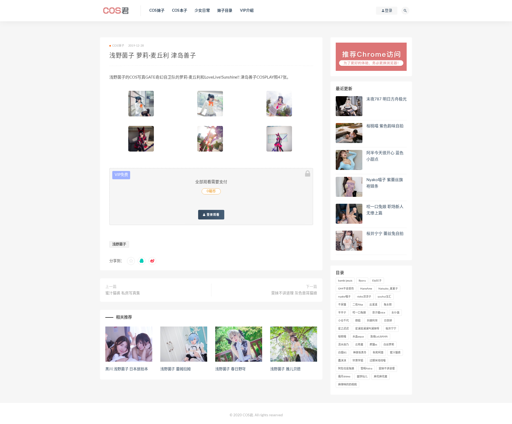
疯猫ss (373, 344)
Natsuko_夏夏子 (388, 288)
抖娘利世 (372, 320)
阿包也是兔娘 (346, 368)
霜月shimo (344, 376)
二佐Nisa (358, 304)
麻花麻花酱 (380, 376)
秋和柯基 (378, 352)
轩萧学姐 (358, 360)
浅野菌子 (119, 244)
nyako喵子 (344, 296)
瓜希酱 (359, 344)
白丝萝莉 (388, 344)
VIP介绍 (247, 11)
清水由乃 (343, 344)
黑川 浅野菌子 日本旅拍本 (126, 369)
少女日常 (202, 11)
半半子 (342, 312)
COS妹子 (157, 11)
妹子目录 (225, 11)
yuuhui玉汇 (384, 296)
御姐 (358, 320)
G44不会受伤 (346, 288)
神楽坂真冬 (359, 352)
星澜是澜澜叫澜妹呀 (367, 328)
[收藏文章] (131, 261)
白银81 (342, 352)
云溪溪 (373, 304)
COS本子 (179, 11)
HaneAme (366, 288)
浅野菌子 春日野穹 (230, 369)
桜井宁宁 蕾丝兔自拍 (384, 234)
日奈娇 (388, 320)
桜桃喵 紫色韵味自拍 (384, 126)
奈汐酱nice (378, 312)
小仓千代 (343, 320)
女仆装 (395, 312)
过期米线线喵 (378, 360)
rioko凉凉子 (364, 296)
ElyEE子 (377, 280)
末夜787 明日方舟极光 (386, 99)
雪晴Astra (366, 368)
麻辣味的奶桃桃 (347, 384)
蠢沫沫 (342, 360)
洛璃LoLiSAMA (379, 336)
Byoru (362, 280)
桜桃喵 (342, 336)
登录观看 (212, 214)
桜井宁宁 (391, 328)
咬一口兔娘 (359, 312)
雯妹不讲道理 (387, 368)
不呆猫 (342, 304)
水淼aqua (358, 336)
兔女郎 (388, 304)
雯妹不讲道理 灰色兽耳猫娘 (294, 293)
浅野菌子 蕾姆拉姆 (175, 369)
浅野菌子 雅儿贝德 (285, 369)
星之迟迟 (343, 328)
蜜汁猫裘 (395, 352)
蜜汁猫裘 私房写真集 (122, 293)
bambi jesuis (345, 280)
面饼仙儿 (362, 376)
